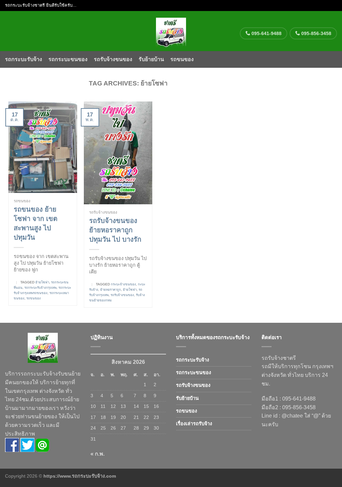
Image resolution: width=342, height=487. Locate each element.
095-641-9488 (266, 33)
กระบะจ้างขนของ (123, 284)
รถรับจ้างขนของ (113, 59)
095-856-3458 (315, 33)
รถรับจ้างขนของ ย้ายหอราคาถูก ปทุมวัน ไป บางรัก (115, 230)
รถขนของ (182, 59)
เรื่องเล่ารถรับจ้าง (194, 423)
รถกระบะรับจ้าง (23, 59)
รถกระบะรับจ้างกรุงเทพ (40, 287)
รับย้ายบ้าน (151, 59)
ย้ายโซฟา (42, 282)
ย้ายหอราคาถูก (110, 289)
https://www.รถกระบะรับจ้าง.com (79, 476)
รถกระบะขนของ (68, 59)
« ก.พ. (98, 454)
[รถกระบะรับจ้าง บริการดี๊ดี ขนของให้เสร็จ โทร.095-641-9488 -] (171, 31)
